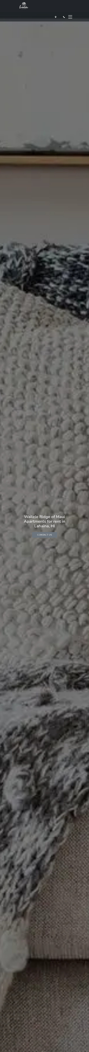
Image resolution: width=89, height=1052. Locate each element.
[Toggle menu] (70, 17)
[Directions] (56, 16)
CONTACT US (44, 534)
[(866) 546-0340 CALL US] (64, 16)
